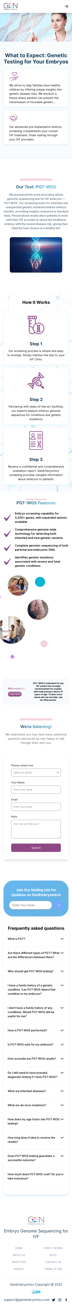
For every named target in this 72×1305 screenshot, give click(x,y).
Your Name (18, 782)
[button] (15, 694)
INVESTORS (19, 1262)
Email (14, 799)
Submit (36, 847)
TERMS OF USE (53, 1269)
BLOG (53, 1255)
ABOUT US (19, 1255)
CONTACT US (53, 1262)
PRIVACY (19, 1269)
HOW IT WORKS (53, 1248)
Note (14, 816)
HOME (19, 1248)
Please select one (22, 765)
